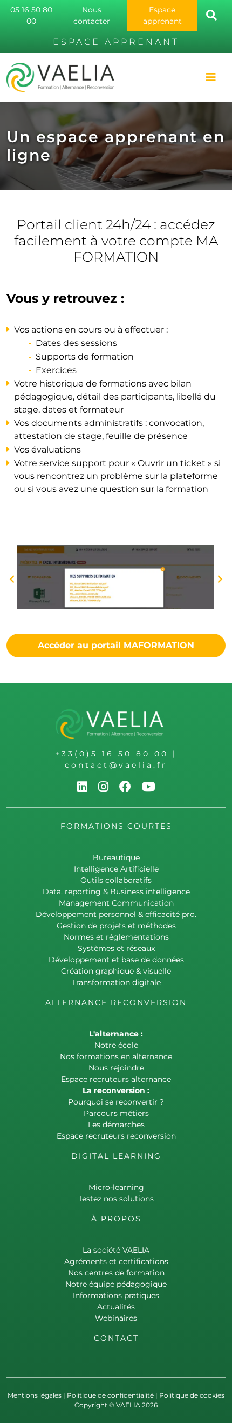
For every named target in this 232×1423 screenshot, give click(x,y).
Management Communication (116, 903)
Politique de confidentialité (110, 1395)
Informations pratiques (116, 1295)
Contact (116, 1338)
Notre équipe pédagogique (116, 1284)
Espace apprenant (162, 15)
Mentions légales (35, 1395)
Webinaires (116, 1318)
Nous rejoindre (116, 1068)
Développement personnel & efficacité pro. (116, 914)
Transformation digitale (116, 982)
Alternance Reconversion (116, 1002)
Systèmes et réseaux (116, 948)
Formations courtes (116, 826)
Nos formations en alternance (116, 1056)
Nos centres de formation (116, 1273)
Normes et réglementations (116, 937)
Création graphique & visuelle (116, 971)
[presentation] (12, 579)
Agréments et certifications (116, 1261)
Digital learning (116, 1156)
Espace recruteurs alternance (116, 1079)
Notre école (116, 1045)
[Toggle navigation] (211, 77)
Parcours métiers (116, 1113)
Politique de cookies (191, 1395)
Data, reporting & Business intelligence (116, 891)
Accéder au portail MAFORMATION (116, 645)
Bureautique (116, 857)
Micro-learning (116, 1187)
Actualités (116, 1307)
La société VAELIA (116, 1250)
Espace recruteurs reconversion (116, 1136)
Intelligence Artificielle (116, 869)
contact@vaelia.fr (116, 765)
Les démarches (116, 1124)
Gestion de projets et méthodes (116, 925)
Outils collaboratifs (116, 880)
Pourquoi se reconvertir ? (116, 1102)
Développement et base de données (116, 960)
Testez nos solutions (116, 1198)
